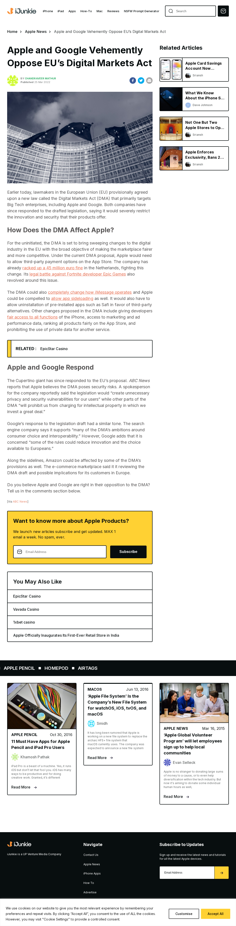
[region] (118, 912)
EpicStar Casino (54, 348)
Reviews (113, 11)
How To (88, 883)
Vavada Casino (26, 609)
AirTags (74, 668)
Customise (183, 914)
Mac (100, 11)
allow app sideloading (72, 298)
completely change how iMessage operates (90, 292)
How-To (86, 11)
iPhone (48, 11)
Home (12, 31)
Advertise (90, 892)
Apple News (36, 31)
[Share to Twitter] (141, 80)
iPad (61, 11)
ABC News (20, 501)
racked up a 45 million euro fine (52, 267)
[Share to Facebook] (133, 80)
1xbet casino (24, 622)
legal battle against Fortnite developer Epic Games (78, 274)
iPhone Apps (92, 873)
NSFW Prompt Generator (141, 11)
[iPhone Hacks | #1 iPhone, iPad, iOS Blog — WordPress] (22, 11)
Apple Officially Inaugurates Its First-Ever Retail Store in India (66, 635)
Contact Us (91, 855)
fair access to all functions (32, 317)
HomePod (43, 668)
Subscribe (128, 552)
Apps (72, 11)
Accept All (216, 914)
